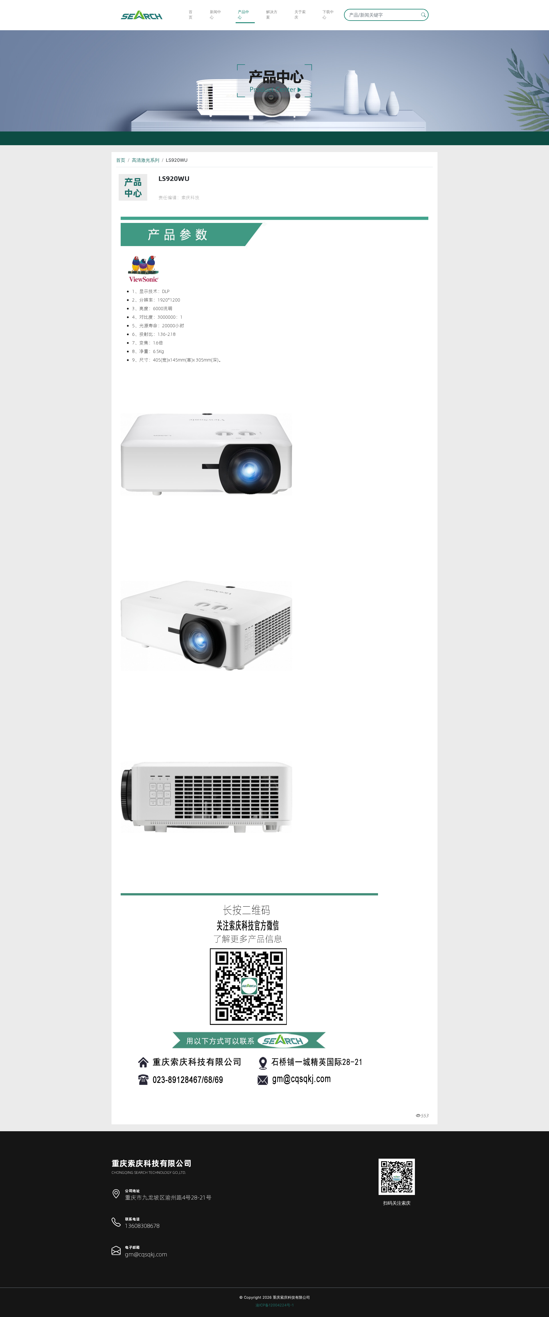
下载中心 (328, 14)
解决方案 (271, 14)
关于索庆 (300, 14)
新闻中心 (215, 14)
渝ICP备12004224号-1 (275, 1305)
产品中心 (243, 14)
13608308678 (142, 1226)
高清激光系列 (145, 160)
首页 (190, 14)
